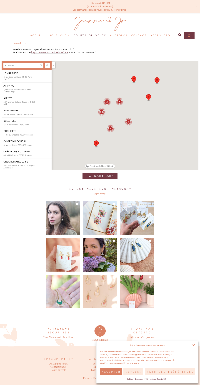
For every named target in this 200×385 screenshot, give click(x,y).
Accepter (110, 371)
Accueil (37, 35)
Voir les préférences (170, 371)
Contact (138, 35)
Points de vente (89, 35)
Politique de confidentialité (155, 379)
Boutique (58, 35)
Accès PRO (160, 35)
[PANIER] (189, 35)
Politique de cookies (135, 379)
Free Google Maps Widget (101, 166)
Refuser (133, 371)
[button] (193, 345)
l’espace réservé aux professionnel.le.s (49, 52)
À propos (118, 35)
